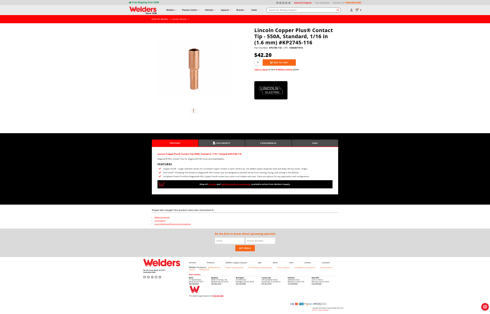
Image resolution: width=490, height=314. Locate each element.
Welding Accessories (162, 217)
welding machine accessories (236, 184)
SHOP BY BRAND (159, 19)
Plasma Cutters (189, 10)
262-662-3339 (216, 284)
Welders (170, 10)
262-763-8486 (241, 284)
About (275, 262)
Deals (254, 10)
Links (291, 262)
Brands (240, 10)
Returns (314, 310)
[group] (194, 68)
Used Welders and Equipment (304, 267)
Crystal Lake (266, 278)
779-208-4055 (293, 284)
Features (175, 143)
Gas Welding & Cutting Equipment (260, 267)
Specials (192, 270)
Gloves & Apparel (283, 267)
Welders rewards (285, 69)
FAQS (315, 143)
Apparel (225, 10)
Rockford (291, 278)
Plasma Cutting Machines (235, 267)
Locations (326, 262)
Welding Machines (214, 267)
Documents (223, 143)
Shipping (325, 310)
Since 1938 (151, 13)
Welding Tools (204, 270)
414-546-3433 (317, 284)
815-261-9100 (266, 284)
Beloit (191, 278)
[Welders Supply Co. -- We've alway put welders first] (161, 268)
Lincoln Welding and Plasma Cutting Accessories (172, 224)
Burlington (240, 278)
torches (212, 184)
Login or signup (261, 69)
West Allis (315, 278)
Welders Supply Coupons (236, 262)
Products (211, 262)
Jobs (260, 262)
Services (192, 262)
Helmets (209, 10)
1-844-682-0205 (149, 272)
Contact (307, 262)
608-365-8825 (194, 284)
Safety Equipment (326, 267)
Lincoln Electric (179, 19)
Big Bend (214, 278)
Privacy (320, 310)
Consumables (268, 143)
